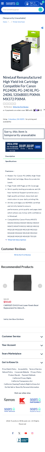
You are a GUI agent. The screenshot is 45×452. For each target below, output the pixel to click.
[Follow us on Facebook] (12, 433)
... (9, 22)
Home (5, 22)
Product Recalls (14, 375)
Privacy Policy (36, 372)
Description (10, 156)
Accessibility (23, 369)
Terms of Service (35, 369)
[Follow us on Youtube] (25, 433)
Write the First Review (20, 107)
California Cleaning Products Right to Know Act (22, 384)
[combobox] (22, 9)
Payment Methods (28, 375)
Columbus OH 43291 (16, 119)
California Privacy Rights (22, 378)
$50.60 (7, 301)
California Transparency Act (21, 381)
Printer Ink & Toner (19, 22)
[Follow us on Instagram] (32, 433)
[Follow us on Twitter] (19, 433)
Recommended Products (17, 267)
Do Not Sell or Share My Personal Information (22, 387)
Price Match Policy (9, 369)
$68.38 (6, 299)
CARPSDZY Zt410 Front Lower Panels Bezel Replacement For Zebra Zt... (21, 306)
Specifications (11, 161)
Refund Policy (7, 372)
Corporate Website (22, 372)
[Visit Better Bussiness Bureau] (22, 440)
